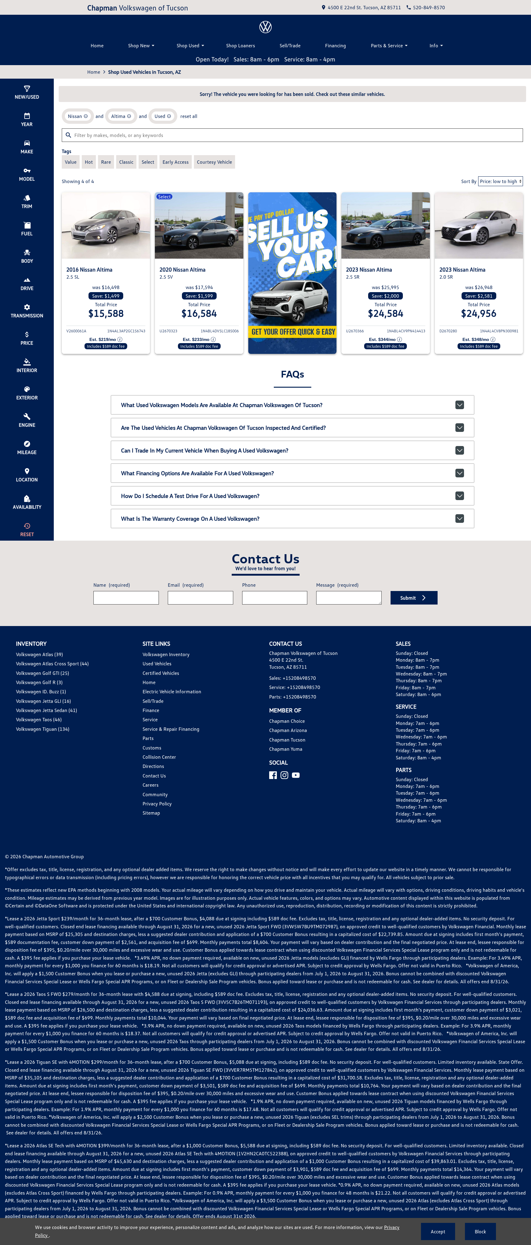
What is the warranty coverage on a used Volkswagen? (190, 518)
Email (185, 585)
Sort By (469, 181)
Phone (249, 585)
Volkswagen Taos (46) (38, 719)
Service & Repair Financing (171, 729)
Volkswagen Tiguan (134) (42, 729)
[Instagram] (284, 775)
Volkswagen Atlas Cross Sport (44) (52, 663)
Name (111, 585)
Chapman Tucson (287, 740)
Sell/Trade (290, 45)
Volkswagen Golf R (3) (39, 682)
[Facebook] (273, 775)
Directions (153, 766)
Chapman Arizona (288, 730)
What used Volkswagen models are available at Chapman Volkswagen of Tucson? (221, 404)
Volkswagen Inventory (166, 654)
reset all (188, 116)
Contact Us (154, 776)
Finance (151, 710)
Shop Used (188, 45)
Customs (152, 748)
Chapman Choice (287, 721)
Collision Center (159, 757)
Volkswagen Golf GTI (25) (42, 673)
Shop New (139, 45)
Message (337, 585)
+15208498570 (299, 678)
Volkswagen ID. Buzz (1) (41, 691)
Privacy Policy (157, 804)
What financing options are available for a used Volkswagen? (197, 473)
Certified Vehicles (161, 673)
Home (97, 45)
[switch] (71, 162)
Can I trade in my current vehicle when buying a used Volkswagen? (204, 450)
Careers (151, 785)
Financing (335, 45)
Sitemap (151, 813)
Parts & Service (387, 45)
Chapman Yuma (285, 749)
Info (434, 45)
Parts (148, 738)
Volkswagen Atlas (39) (39, 654)
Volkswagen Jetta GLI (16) (43, 701)
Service (150, 719)
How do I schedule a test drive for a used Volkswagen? (190, 495)
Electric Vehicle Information (172, 691)
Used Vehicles (157, 663)
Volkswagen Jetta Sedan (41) (46, 710)
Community (155, 794)
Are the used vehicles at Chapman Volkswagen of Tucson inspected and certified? (223, 427)
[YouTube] (296, 775)
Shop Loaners (240, 45)
